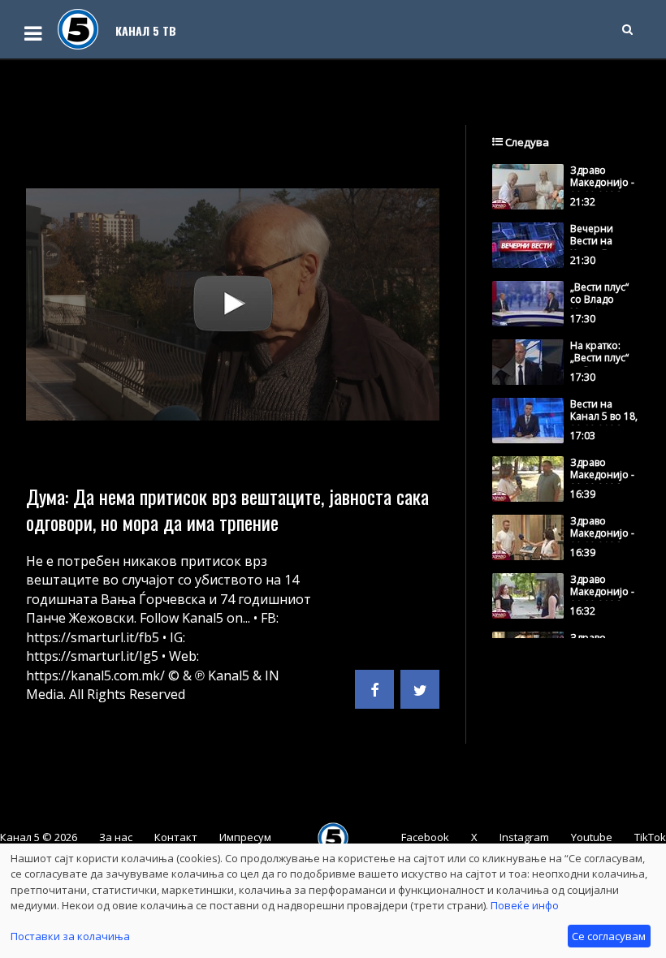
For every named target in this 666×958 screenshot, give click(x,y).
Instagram (524, 837)
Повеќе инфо (525, 905)
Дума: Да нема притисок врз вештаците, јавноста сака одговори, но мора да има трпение (227, 509)
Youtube (591, 837)
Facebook (425, 837)
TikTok (650, 837)
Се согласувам (609, 936)
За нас (115, 837)
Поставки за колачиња (70, 936)
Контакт (175, 837)
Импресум (245, 837)
